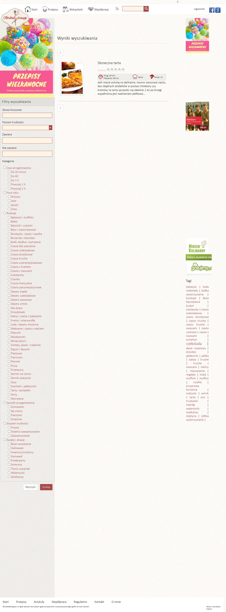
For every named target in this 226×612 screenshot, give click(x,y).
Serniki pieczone (21, 378)
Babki (14, 221)
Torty (14, 394)
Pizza (14, 365)
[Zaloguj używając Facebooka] (210, 9)
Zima (14, 209)
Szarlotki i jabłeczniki (23, 386)
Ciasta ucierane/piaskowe (26, 262)
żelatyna (191, 416)
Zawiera (7, 134)
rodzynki (191, 393)
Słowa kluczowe (12, 109)
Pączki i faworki (20, 349)
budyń (190, 305)
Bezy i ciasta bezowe (23, 229)
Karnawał (16, 456)
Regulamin (80, 602)
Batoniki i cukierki (22, 225)
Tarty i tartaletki (21, 390)
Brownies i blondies (23, 238)
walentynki (193, 408)
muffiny (204, 378)
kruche (204, 359)
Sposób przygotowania (20, 402)
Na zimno (16, 411)
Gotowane (17, 406)
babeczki (191, 286)
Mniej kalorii (18, 341)
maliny (205, 367)
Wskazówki (76, 9)
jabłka (205, 356)
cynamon (191, 339)
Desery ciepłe (19, 291)
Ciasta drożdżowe (21, 254)
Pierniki (15, 361)
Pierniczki (17, 357)
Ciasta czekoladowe (23, 250)
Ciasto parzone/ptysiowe (26, 287)
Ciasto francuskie (21, 283)
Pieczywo (16, 353)
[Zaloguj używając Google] (216, 9)
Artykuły (39, 602)
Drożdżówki (18, 312)
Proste (15, 427)
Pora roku (13, 192)
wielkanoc (192, 412)
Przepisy (52, 9)
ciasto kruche (197, 320)
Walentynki (18, 472)
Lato (13, 200)
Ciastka (15, 279)
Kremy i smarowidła (23, 320)
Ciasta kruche (19, 258)
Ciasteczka (17, 275)
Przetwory (17, 369)
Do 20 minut (18, 172)
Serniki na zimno (21, 374)
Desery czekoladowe (23, 295)
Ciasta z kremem (21, 266)
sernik (205, 393)
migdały (191, 374)
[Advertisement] (112, 1)
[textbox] (133, 8)
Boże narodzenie (21, 444)
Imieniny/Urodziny (22, 452)
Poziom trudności (13, 122)
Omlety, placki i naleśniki (26, 345)
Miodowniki (18, 337)
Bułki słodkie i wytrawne (26, 242)
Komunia (16, 464)
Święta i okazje (16, 440)
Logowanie (199, 9)
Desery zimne (19, 303)
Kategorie (8, 161)
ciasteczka (192, 309)
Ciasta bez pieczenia (23, 246)
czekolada (194, 344)
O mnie (116, 602)
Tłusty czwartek (20, 468)
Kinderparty (18, 460)
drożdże (191, 352)
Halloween (17, 448)
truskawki (192, 401)
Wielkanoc (17, 477)
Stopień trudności (17, 423)
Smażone (16, 419)
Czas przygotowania (19, 168)
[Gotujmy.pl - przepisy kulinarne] (202, 264)
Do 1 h (15, 180)
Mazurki (16, 332)
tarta (192, 397)
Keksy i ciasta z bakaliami (26, 316)
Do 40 (14, 176)
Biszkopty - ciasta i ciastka (26, 234)
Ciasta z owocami (21, 271)
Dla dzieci (16, 308)
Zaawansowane (20, 435)
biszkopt (191, 298)
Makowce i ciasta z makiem (27, 328)
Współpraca (101, 9)
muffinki (191, 378)
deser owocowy (196, 348)
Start (34, 9)
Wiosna (15, 196)
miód (203, 374)
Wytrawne (17, 398)
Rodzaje (11, 213)
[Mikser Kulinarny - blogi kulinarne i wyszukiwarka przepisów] (197, 246)
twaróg (190, 404)
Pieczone (16, 415)
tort (203, 397)
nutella (197, 382)
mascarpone (197, 371)
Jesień (14, 205)
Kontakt (99, 602)
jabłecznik (192, 356)
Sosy (14, 382)
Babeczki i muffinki (22, 217)
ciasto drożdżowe (197, 317)
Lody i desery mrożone (24, 324)
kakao (192, 359)
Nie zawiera (9, 148)
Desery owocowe (21, 299)
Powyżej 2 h (18, 188)
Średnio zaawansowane (25, 431)
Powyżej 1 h (18, 184)
